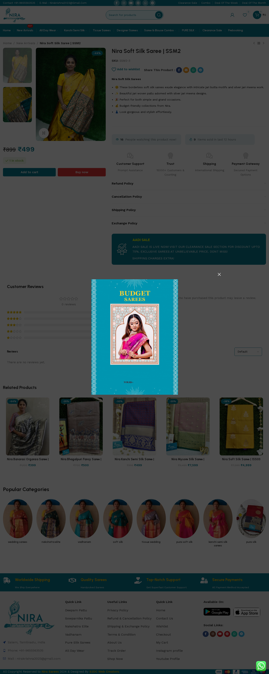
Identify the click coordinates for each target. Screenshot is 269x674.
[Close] (219, 274)
